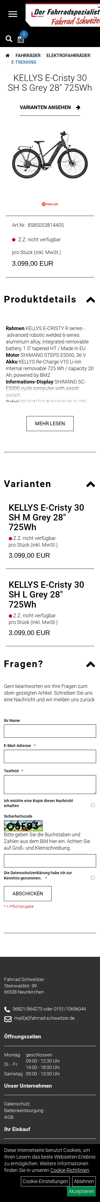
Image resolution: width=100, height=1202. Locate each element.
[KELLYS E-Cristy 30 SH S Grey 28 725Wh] (50, 158)
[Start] (8, 55)
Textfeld (11, 771)
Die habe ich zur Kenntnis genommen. (38, 875)
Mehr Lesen (50, 423)
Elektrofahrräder (68, 55)
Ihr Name (12, 720)
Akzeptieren (81, 1191)
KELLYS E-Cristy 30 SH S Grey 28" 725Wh (50, 83)
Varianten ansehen (46, 107)
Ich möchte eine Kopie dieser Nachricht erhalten (38, 803)
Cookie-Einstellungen (45, 1181)
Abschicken (27, 893)
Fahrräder (28, 55)
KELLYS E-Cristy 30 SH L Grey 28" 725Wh (46, 594)
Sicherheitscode (18, 816)
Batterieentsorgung (23, 1110)
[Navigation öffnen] (13, 15)
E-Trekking (23, 62)
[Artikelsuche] (9, 39)
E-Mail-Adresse (17, 745)
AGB (8, 1117)
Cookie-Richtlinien (69, 1170)
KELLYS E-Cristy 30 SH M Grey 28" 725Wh (46, 517)
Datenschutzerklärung (30, 873)
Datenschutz (17, 1104)
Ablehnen (84, 1181)
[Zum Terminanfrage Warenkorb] (21, 40)
